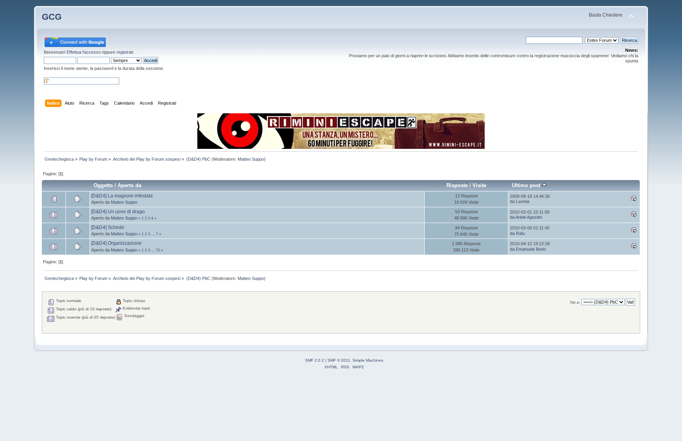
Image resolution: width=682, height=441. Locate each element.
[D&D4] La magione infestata (122, 196)
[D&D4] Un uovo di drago (118, 211)
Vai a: (575, 302)
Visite (479, 185)
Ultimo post (527, 185)
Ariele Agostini (528, 217)
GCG (52, 17)
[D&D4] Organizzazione (116, 243)
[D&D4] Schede (107, 227)
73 (158, 250)
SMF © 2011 (339, 360)
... (153, 234)
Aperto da (129, 185)
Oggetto (103, 185)
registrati (124, 52)
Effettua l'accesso (84, 52)
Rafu (520, 233)
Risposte (457, 185)
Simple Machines (367, 360)
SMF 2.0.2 (314, 360)
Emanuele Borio (531, 249)
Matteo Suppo (251, 159)
